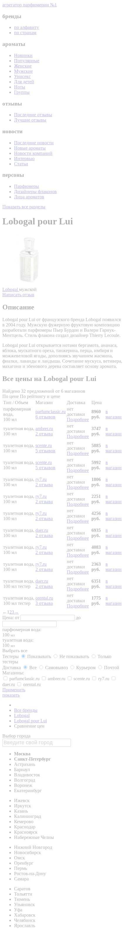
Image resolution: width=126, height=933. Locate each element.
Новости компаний (33, 153)
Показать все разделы (23, 206)
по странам (25, 32)
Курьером (86, 667)
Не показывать (74, 656)
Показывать (39, 656)
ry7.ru (41, 479)
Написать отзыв (18, 294)
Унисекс (22, 76)
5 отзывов (45, 450)
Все (33, 667)
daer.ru (41, 530)
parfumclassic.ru (50, 411)
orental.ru (44, 598)
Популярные (26, 60)
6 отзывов (45, 416)
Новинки (23, 55)
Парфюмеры (26, 186)
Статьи (21, 163)
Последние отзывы (33, 114)
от (18, 617)
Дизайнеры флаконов (35, 191)
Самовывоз (56, 667)
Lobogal (10, 289)
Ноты (19, 86)
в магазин (113, 414)
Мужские (23, 71)
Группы (22, 92)
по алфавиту (26, 27)
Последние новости (34, 142)
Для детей (24, 81)
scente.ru (43, 445)
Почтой (111, 667)
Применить (13, 689)
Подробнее (78, 419)
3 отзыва (44, 603)
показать (11, 695)
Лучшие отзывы (30, 119)
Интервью (24, 158)
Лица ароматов (29, 196)
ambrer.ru (44, 428)
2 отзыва (44, 433)
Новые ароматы (30, 148)
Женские (23, 65)
